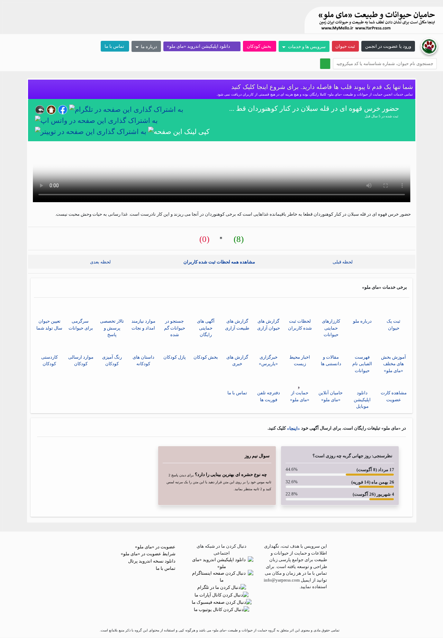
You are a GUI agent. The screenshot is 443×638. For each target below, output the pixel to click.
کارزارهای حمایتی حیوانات (331, 327)
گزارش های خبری (237, 360)
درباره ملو (362, 321)
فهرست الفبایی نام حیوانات (362, 363)
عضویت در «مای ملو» (156, 546)
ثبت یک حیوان (393, 324)
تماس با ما (115, 46)
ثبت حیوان (345, 46)
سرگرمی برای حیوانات (81, 324)
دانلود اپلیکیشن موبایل (362, 399)
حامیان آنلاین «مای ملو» (331, 396)
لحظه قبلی (344, 261)
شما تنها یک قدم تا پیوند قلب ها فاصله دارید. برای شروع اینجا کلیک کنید (321, 86)
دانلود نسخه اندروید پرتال (152, 561)
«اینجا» (293, 428)
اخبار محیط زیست (299, 360)
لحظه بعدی (99, 261)
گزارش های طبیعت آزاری (237, 324)
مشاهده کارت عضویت (394, 396)
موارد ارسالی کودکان (80, 360)
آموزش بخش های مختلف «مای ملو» (393, 363)
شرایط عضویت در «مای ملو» (149, 553)
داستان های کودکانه (143, 360)
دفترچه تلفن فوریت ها (268, 396)
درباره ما (148, 46)
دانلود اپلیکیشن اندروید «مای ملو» (200, 46)
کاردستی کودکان (49, 360)
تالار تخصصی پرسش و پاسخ (112, 327)
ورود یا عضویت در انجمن (388, 46)
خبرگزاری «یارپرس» (268, 360)
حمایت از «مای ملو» (299, 396)
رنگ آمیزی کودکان (112, 360)
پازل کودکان (174, 357)
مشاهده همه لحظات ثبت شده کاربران (219, 261)
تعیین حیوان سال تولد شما (49, 324)
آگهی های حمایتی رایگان (206, 327)
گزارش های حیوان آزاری (268, 324)
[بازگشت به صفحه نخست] (429, 45)
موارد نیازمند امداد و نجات (143, 324)
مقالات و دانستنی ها (331, 360)
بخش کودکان (259, 46)
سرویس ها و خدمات (306, 46)
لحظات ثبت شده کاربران (300, 324)
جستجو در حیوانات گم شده (174, 327)
